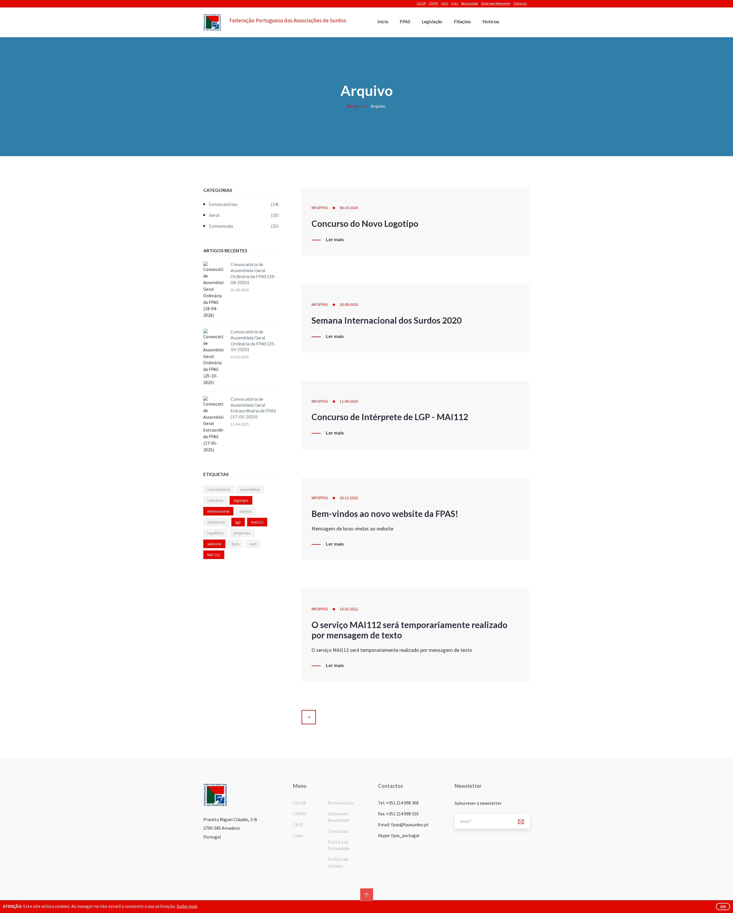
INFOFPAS (320, 207)
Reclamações (469, 3)
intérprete (216, 522)
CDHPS (433, 3)
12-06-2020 (349, 401)
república (215, 533)
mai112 (257, 522)
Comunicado (244, 226)
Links (454, 3)
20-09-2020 (349, 304)
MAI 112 (213, 554)
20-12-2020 (349, 497)
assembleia (250, 489)
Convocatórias (244, 204)
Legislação (432, 21)
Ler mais (335, 239)
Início (382, 21)
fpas (235, 543)
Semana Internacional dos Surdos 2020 (387, 320)
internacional (218, 511)
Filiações (462, 21)
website (214, 543)
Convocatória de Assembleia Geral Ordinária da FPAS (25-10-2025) (253, 340)
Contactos (520, 3)
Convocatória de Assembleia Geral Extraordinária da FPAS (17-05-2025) (253, 407)
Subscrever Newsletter (496, 3)
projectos (242, 533)
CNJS (444, 3)
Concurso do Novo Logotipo (365, 223)
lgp (238, 522)
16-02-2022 (349, 608)
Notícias (490, 21)
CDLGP (421, 3)
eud (253, 543)
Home (352, 106)
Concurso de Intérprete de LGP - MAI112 (390, 417)
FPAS (405, 21)
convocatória (218, 489)
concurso (215, 500)
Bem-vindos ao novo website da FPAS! (385, 513)
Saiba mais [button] (187, 906)
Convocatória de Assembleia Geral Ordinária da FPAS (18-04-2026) (253, 273)
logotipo (241, 500)
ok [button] (723, 906)
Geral (244, 215)
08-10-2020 (349, 207)
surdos (246, 511)
